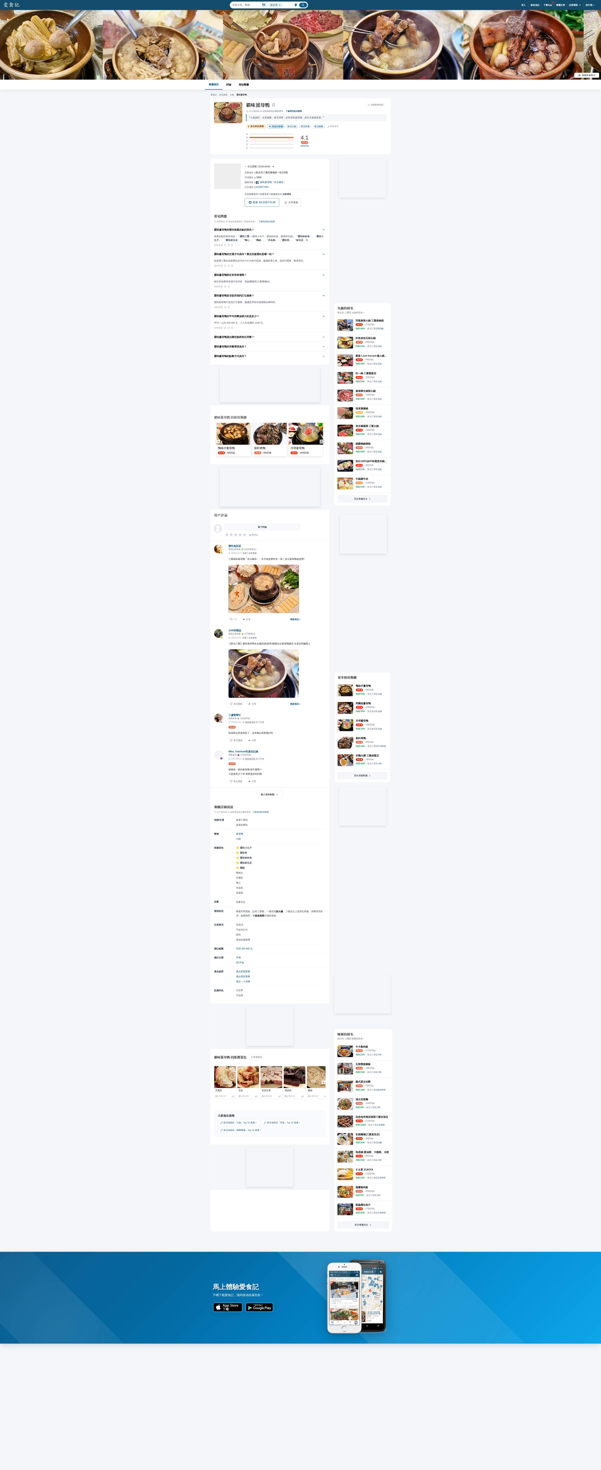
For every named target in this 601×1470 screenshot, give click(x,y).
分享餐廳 (293, 202)
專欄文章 (560, 5)
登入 (523, 5)
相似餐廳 (244, 84)
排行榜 (589, 5)
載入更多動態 (267, 794)
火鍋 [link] (292, 126)
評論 (228, 84)
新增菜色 (257, 1057)
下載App (548, 5)
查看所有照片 (588, 75)
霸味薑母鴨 (258, 104)
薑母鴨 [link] (239, 833)
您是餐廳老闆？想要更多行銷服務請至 (268, 194)
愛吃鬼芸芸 (235, 546)
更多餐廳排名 (360, 499)
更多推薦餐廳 (360, 775)
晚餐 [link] (318, 126)
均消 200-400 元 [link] (244, 948)
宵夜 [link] (305, 126)
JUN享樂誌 (235, 630)
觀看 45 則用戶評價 (264, 202)
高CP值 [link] (240, 962)
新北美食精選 (257, 126)
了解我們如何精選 (294, 111)
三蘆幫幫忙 (235, 715)
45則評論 (304, 146)
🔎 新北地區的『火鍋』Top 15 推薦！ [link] (238, 1122)
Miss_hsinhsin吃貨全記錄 (243, 751)
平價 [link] (238, 957)
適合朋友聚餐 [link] (243, 976)
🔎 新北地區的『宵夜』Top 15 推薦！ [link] (282, 1122)
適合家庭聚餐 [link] (243, 971)
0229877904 (262, 187)
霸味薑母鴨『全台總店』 (273, 182)
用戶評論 (220, 515)
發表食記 (535, 5)
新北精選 (223, 95)
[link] (375, 328)
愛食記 (214, 95)
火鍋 (232, 95)
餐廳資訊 (214, 84)
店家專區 (573, 5)
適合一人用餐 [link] (243, 981)
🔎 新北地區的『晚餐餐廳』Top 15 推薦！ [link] (241, 1130)
